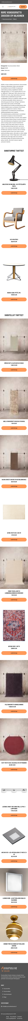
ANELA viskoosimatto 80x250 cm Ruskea (14, 421)
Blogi (5, 997)
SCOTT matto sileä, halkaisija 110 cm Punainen (14, 763)
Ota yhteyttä (13, 1016)
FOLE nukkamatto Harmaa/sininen (14, 704)
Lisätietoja (14, 78)
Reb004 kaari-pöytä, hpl (14, 293)
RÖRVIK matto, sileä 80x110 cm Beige (14, 363)
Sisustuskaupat (7, 994)
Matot (15, 19)
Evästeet (19, 1016)
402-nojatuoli (14, 239)
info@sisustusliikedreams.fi (7, 2)
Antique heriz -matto (14, 646)
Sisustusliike (7, 988)
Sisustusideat (7, 991)
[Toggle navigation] (3, 6)
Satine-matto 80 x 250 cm (14, 533)
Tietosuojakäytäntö (11, 1018)
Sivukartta (19, 1018)
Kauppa (23, 6)
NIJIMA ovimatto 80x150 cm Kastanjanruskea (14, 479)
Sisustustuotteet (7, 19)
